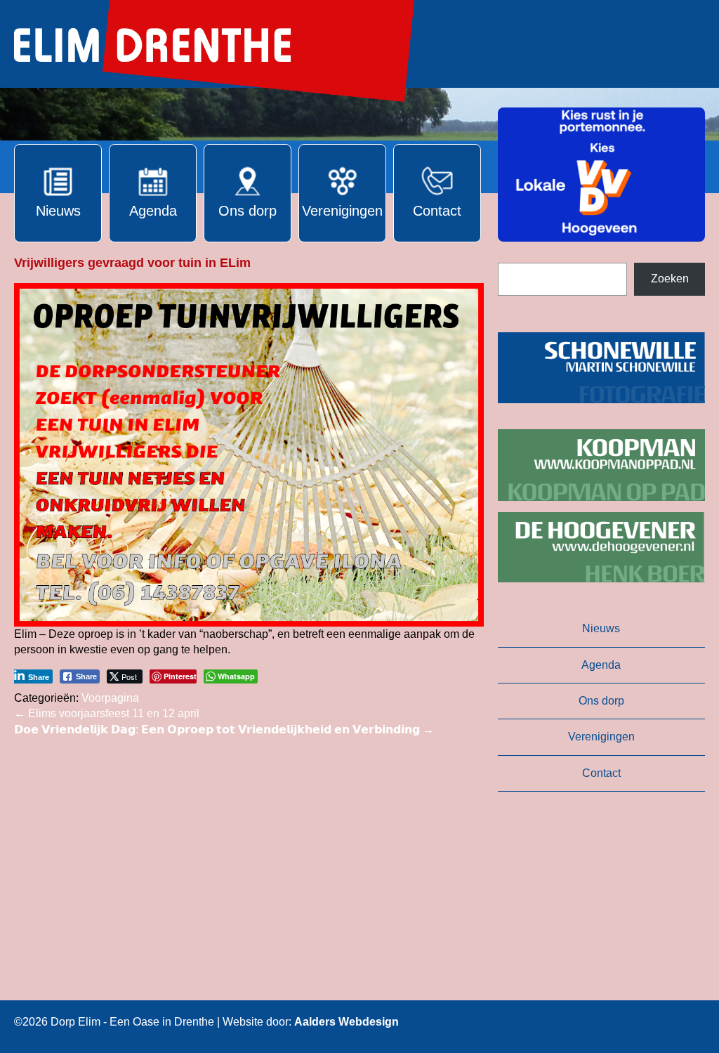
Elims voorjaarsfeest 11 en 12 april (106, 713)
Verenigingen (601, 737)
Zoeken (670, 278)
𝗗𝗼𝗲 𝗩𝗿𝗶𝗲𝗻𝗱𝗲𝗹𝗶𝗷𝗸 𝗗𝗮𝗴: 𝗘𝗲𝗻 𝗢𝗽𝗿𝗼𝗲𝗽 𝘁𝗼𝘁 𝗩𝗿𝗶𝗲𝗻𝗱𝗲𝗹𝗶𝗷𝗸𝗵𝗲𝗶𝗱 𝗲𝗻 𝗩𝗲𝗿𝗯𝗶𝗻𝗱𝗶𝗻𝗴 (224, 729)
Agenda (601, 665)
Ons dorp (601, 701)
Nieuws (601, 628)
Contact (601, 773)
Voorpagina (110, 698)
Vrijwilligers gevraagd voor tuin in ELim (132, 263)
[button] (601, 174)
